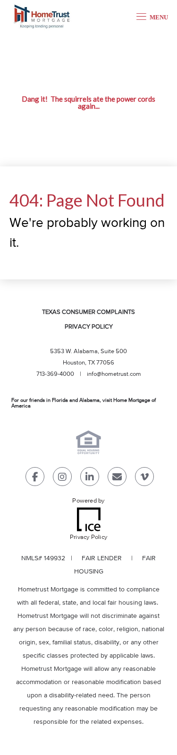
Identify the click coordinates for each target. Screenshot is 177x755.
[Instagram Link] (62, 479)
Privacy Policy (89, 327)
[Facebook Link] (34, 479)
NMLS (29, 558)
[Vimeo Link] (144, 479)
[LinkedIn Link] (89, 479)
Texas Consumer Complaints (88, 312)
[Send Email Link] (117, 479)
